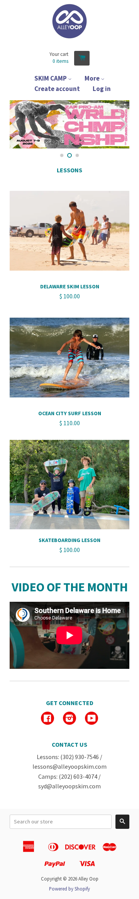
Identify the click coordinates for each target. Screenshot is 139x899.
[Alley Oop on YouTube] (91, 719)
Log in (102, 88)
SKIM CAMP (51, 78)
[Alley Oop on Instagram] (69, 719)
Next (124, 124)
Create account (57, 88)
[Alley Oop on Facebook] (47, 719)
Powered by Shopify (69, 889)
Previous (14, 124)
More (93, 78)
